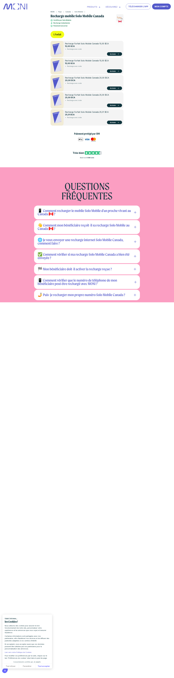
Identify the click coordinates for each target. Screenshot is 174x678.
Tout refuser (11, 666)
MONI (52, 12)
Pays (60, 12)
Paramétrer (27, 666)
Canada (68, 12)
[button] (5, 670)
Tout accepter (44, 666)
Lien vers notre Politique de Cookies (18, 652)
